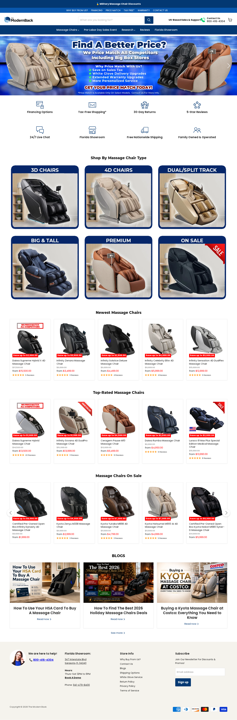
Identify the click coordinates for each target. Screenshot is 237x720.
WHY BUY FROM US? (77, 10)
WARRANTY (144, 10)
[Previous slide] (9, 66)
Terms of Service (129, 690)
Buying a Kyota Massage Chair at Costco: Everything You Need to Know (192, 613)
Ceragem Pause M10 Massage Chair (113, 442)
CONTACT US (160, 10)
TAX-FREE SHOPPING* (118, 3)
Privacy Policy (127, 686)
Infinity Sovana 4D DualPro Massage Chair (72, 442)
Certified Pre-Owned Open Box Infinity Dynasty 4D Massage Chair (28, 527)
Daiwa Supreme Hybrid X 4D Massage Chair (28, 362)
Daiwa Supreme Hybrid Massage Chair (25, 442)
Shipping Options (130, 672)
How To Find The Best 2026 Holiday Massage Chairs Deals (118, 610)
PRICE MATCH (113, 10)
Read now (43, 619)
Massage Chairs (67, 30)
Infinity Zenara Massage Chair (71, 362)
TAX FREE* (129, 10)
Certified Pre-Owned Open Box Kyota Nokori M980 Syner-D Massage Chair (206, 527)
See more (117, 633)
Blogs (123, 668)
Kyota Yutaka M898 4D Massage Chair (114, 525)
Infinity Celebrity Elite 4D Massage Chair (159, 362)
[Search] (149, 20)
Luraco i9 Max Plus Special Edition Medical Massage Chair (204, 443)
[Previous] (11, 513)
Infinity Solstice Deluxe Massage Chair (114, 362)
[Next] (226, 513)
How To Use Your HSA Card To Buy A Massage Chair (45, 610)
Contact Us (126, 664)
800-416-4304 (43, 660)
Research (128, 30)
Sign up (183, 682)
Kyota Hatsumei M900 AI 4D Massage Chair (161, 525)
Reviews (145, 30)
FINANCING (97, 10)
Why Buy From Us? (130, 659)
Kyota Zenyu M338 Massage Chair (73, 525)
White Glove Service (131, 677)
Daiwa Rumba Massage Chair (162, 440)
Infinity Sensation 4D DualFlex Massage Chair (206, 362)
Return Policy (127, 681)
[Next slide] (228, 66)
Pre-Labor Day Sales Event (100, 30)
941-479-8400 (81, 685)
